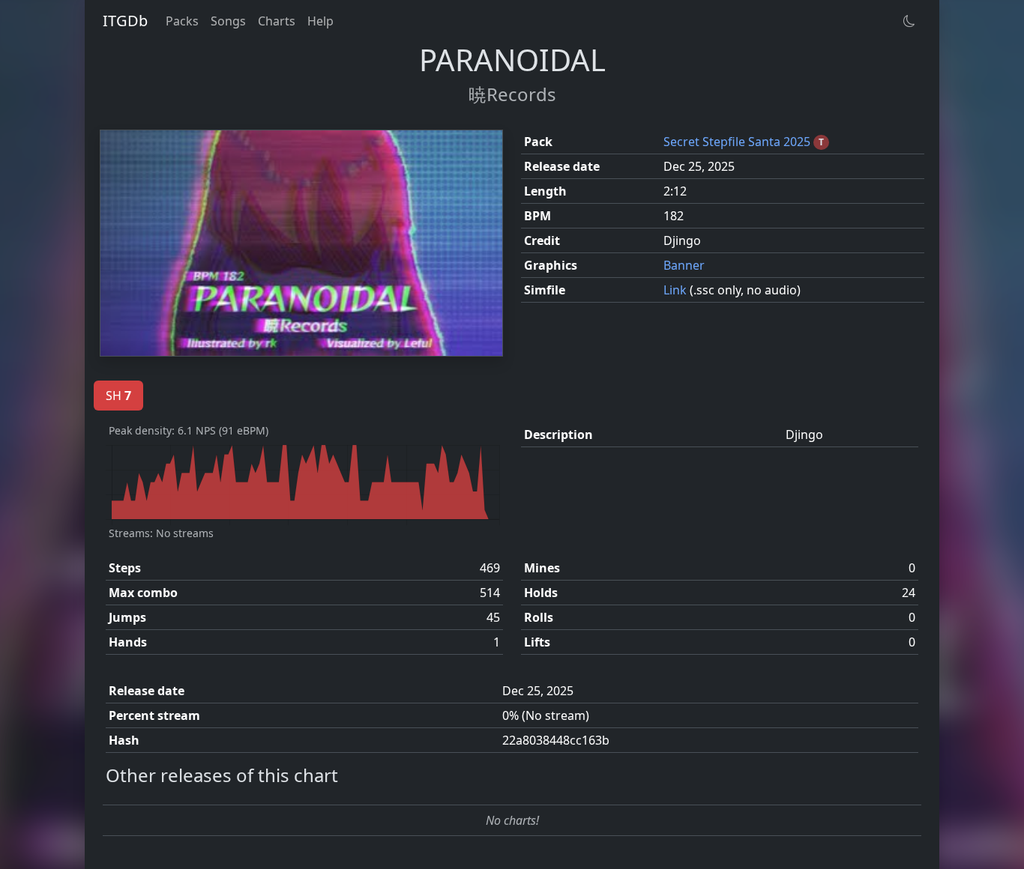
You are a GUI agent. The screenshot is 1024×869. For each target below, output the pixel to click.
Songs (228, 21)
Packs (182, 21)
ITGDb (125, 20)
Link (676, 290)
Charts (276, 21)
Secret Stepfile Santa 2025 (738, 141)
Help (320, 21)
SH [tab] (118, 395)
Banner (684, 265)
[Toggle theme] (909, 21)
